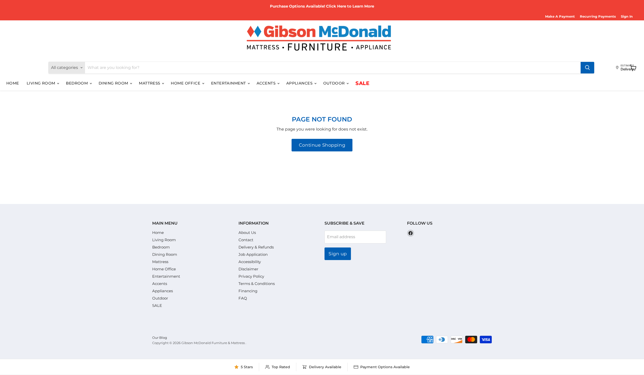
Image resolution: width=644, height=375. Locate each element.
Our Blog (159, 338)
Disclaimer (248, 269)
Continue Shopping (322, 145)
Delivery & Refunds (256, 247)
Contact (245, 239)
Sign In (627, 16)
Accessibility (249, 261)
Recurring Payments (598, 16)
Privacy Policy (251, 276)
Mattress (150, 83)
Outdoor (334, 83)
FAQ (242, 298)
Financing (247, 290)
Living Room (41, 83)
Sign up (338, 254)
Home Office (186, 83)
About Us (247, 232)
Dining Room (114, 83)
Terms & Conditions (256, 283)
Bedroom (77, 83)
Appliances (300, 83)
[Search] (587, 67)
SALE (362, 83)
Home (12, 83)
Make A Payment (560, 16)
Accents (267, 83)
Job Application (253, 254)
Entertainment (229, 83)
